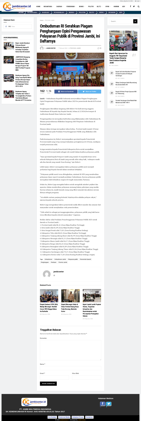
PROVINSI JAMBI (50, 20)
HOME (38, 6)
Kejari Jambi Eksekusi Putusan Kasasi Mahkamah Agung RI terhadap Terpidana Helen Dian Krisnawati (22, 47)
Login (137, 1)
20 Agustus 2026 (66, 314)
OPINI (107, 6)
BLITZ (99, 6)
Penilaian (53, 262)
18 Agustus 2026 (88, 318)
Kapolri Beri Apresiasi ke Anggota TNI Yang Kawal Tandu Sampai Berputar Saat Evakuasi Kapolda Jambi (118, 58)
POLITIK (91, 6)
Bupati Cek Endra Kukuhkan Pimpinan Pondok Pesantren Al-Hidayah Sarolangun (126, 73)
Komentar (43, 338)
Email (42, 373)
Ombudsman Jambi (60, 259)
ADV (123, 6)
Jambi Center (81, 420)
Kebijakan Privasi (77, 417)
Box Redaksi (52, 417)
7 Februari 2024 (62, 48)
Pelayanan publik (73, 259)
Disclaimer (89, 417)
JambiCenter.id (64, 420)
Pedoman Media (64, 417)
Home (41, 20)
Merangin (44, 300)
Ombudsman (48, 259)
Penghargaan (45, 262)
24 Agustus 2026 (45, 314)
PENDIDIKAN (70, 6)
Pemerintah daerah (85, 259)
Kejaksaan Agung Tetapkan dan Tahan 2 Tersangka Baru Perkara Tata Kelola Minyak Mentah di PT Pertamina (23, 96)
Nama (42, 364)
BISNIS (81, 6)
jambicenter (50, 48)
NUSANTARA (48, 6)
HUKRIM (116, 6)
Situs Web (75, 373)
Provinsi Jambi (63, 262)
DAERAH (59, 6)
